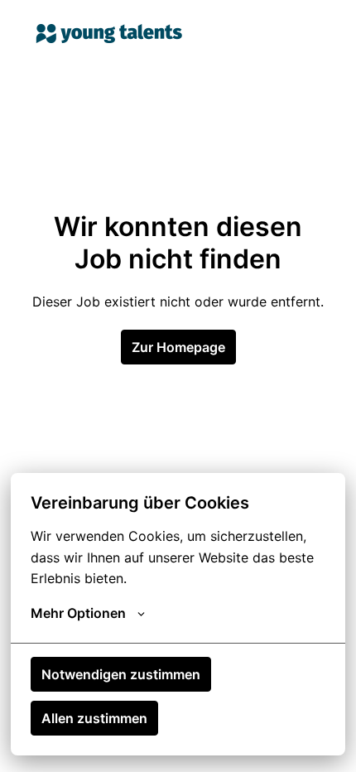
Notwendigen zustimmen (120, 674)
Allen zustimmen (94, 718)
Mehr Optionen (78, 613)
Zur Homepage (178, 347)
